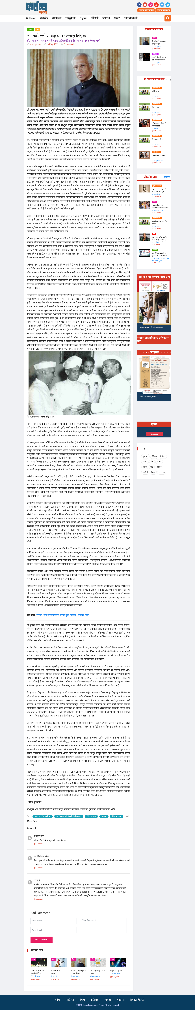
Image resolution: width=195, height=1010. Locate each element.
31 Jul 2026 (156, 245)
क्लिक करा (154, 434)
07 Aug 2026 (157, 197)
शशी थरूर (156, 243)
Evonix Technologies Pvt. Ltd (93, 1005)
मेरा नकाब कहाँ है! (157, 139)
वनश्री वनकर (156, 97)
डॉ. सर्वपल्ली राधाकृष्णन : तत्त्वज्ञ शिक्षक (78, 972)
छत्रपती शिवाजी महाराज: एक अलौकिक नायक (159, 59)
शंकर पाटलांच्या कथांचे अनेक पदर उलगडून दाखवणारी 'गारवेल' (159, 192)
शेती (152, 461)
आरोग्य (159, 461)
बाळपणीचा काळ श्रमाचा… (56, 972)
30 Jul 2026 (156, 263)
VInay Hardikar (158, 161)
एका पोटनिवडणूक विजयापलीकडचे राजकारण (160, 206)
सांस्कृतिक (70, 18)
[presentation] (166, 80)
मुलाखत (145, 456)
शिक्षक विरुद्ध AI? (116, 970)
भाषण (155, 250)
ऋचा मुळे (155, 129)
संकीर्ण (117, 18)
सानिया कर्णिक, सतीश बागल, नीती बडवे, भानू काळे (160, 260)
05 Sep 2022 (52, 44)
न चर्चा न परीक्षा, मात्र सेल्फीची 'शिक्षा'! (37, 972)
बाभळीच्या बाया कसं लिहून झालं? (160, 222)
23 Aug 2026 (157, 99)
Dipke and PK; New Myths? (158, 156)
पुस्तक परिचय (157, 120)
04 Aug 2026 (157, 213)
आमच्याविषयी (130, 18)
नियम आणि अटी (137, 1000)
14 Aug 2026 (157, 163)
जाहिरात (70, 1000)
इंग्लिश (145, 461)
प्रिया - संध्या (155, 107)
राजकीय (44, 18)
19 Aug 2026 (157, 131)
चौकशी (108, 1000)
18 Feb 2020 (157, 65)
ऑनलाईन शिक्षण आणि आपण (97, 972)
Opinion (156, 152)
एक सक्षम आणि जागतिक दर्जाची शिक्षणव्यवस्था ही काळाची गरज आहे (160, 240)
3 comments (69, 44)
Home (32, 18)
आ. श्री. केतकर (157, 195)
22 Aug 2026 (157, 115)
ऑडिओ (94, 18)
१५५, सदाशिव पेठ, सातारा (148, 396)
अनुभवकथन (156, 88)
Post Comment (41, 939)
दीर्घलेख (154, 456)
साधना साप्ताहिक (146, 10)
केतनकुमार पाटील (158, 211)
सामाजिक (56, 18)
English (83, 18)
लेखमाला (162, 472)
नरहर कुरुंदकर (36, 44)
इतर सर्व (167, 177)
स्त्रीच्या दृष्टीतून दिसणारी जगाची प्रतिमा (159, 124)
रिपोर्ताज (162, 456)
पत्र (154, 234)
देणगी (82, 1000)
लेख (38, 30)
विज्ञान (153, 472)
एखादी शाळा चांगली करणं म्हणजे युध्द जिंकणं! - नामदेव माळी (62, 615)
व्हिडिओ (106, 18)
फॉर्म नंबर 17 (156, 91)
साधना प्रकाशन (163, 10)
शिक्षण (30, 30)
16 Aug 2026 (157, 147)
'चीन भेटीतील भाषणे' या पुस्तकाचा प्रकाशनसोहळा (159, 254)
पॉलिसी (120, 1000)
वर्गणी (57, 1000)
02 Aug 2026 (157, 229)
